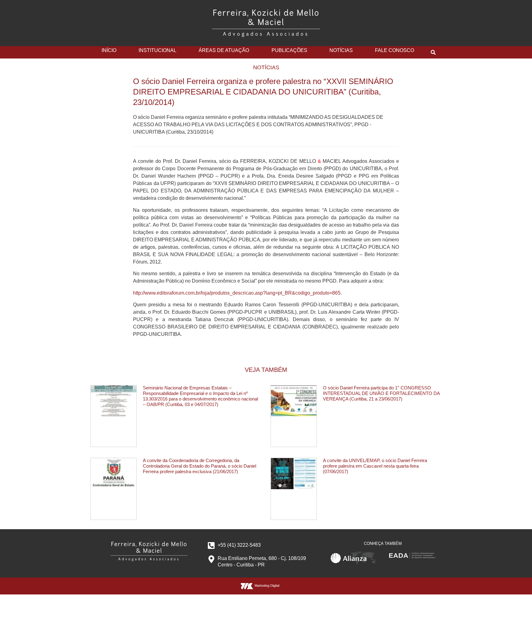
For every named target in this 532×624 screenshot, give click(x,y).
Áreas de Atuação (224, 50)
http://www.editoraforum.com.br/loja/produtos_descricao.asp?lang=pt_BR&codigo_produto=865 (237, 293)
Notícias (341, 50)
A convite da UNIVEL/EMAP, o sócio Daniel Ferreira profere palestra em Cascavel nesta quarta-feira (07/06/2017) (375, 466)
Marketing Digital (267, 585)
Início (109, 50)
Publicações (289, 50)
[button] (433, 52)
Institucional (157, 50)
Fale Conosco (394, 50)
